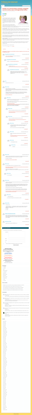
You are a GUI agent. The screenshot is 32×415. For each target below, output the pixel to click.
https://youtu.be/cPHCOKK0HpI (9, 56)
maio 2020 (4, 399)
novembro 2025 (5, 332)
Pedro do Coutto (5, 276)
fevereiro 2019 (5, 407)
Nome (6, 238)
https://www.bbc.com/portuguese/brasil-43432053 (11, 159)
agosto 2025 (4, 336)
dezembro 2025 (5, 331)
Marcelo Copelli (5, 274)
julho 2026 (4, 322)
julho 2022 (4, 378)
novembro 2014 (5, 409)
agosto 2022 (4, 377)
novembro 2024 (5, 347)
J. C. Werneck (5, 271)
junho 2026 (4, 323)
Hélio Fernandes (5, 270)
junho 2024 (4, 353)
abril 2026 (4, 326)
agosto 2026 (4, 321)
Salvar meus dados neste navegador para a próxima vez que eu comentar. (14, 243)
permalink (13, 46)
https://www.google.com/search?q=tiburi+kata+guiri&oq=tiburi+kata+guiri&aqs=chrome (13, 104)
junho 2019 (4, 402)
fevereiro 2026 (5, 328)
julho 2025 (4, 337)
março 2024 (4, 357)
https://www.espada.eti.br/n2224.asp (15, 61)
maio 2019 (4, 403)
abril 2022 (4, 382)
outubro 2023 (4, 363)
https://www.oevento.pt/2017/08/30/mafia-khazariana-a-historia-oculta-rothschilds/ (18, 66)
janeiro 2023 (4, 373)
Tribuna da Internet (9, 2)
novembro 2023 (5, 362)
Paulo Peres (4, 275)
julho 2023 (4, 367)
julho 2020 (4, 397)
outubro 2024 (4, 348)
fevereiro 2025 (5, 343)
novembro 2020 (5, 392)
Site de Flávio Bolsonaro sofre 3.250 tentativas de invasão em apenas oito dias (13, 288)
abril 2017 (4, 408)
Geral (8, 46)
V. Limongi (4, 280)
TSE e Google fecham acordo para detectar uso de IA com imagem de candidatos (13, 287)
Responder (27, 62)
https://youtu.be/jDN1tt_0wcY (9, 94)
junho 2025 (4, 338)
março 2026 (4, 327)
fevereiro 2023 (5, 372)
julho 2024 (4, 352)
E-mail (6, 240)
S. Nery (4, 279)
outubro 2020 (4, 393)
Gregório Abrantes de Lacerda (10, 213)
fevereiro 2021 (5, 389)
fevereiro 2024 (5, 358)
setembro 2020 (5, 394)
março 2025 (4, 342)
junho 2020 (4, 398)
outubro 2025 (4, 333)
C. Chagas (4, 266)
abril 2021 (4, 388)
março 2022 (4, 383)
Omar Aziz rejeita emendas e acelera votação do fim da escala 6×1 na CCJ (12, 286)
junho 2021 (4, 387)
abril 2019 (4, 404)
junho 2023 (4, 368)
